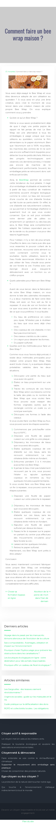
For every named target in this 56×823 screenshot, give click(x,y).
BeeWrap (24, 180)
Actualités (11, 72)
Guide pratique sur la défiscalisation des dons (26, 704)
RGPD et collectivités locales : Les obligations (26, 708)
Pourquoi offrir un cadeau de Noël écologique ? (27, 665)
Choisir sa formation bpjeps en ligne (16, 594)
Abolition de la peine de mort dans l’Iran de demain (41, 596)
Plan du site (28, 821)
